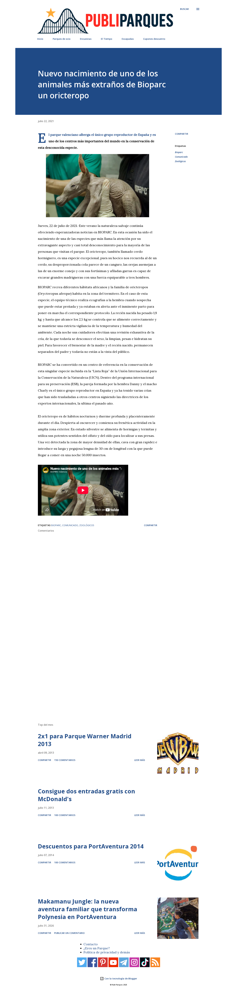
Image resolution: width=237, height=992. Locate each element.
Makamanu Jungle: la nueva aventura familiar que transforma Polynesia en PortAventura (87, 909)
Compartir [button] (181, 133)
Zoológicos (180, 161)
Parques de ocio (61, 38)
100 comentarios (64, 815)
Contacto (91, 944)
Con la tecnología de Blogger (120, 978)
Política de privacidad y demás (107, 952)
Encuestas (85, 38)
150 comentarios (64, 760)
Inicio (40, 38)
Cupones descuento (154, 38)
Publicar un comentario (69, 933)
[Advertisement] (112, 674)
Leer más (139, 760)
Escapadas (128, 38)
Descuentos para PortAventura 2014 (91, 846)
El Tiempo (106, 38)
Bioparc (179, 152)
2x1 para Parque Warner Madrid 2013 (84, 740)
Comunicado (181, 156)
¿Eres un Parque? (97, 948)
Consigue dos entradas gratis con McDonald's (86, 795)
